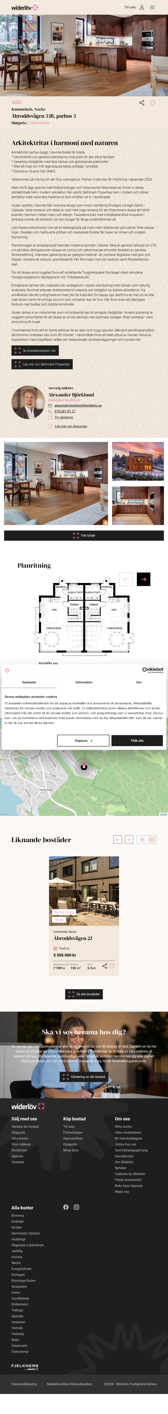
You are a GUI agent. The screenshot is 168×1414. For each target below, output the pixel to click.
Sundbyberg (20, 1298)
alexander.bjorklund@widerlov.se (78, 405)
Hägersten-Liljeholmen (27, 1245)
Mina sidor (71, 1150)
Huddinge (18, 1239)
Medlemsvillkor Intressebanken (69, 1384)
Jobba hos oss (125, 1144)
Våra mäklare (21, 1144)
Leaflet (163, 814)
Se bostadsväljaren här (39, 351)
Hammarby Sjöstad (25, 1233)
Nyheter (120, 1168)
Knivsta (16, 1257)
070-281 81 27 (64, 411)
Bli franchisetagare (128, 1138)
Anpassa (81, 740)
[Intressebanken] (142, 7)
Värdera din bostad (25, 1127)
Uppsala (17, 1156)
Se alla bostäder (88, 994)
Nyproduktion (73, 1138)
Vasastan (18, 1322)
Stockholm (19, 1150)
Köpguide (70, 1144)
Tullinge (17, 1310)
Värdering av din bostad (88, 1077)
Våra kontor (19, 1138)
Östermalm (19, 1346)
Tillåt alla (137, 740)
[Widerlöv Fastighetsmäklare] (24, 7)
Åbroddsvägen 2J (72, 938)
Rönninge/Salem (23, 1281)
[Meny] (152, 7)
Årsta (15, 1340)
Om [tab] (138, 682)
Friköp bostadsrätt (128, 1180)
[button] (84, 55)
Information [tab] (84, 682)
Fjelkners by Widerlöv (130, 1174)
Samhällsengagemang (131, 1150)
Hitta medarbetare (128, 1132)
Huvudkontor (124, 1156)
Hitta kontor (123, 1127)
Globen (16, 1227)
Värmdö (17, 1328)
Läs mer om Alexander (71, 426)
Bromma (17, 1216)
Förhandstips (72, 1132)
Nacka (16, 1263)
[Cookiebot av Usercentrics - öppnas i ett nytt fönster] (145, 670)
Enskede (17, 1221)
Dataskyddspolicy (24, 1384)
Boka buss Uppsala (129, 1186)
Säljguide (18, 1132)
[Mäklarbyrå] (24, 1367)
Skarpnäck (19, 1287)
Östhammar (20, 1352)
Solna (15, 1292)
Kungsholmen (21, 1269)
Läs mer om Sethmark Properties (46, 364)
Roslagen (18, 1275)
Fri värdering (64, 417)
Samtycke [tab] (29, 682)
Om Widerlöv (124, 1162)
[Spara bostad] (152, 102)
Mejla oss (122, 1192)
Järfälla (17, 1251)
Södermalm (19, 1304)
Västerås (17, 1162)
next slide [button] (143, 579)
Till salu (130, 7)
